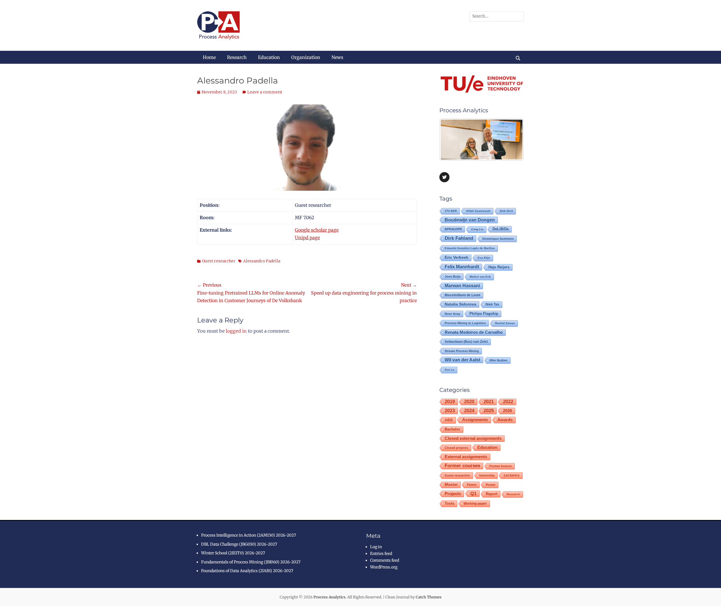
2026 (507, 410)
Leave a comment (264, 92)
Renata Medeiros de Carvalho (474, 332)
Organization (305, 57)
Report (491, 494)
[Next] (512, 139)
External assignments (466, 456)
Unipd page (307, 237)
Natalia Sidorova (460, 304)
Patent (472, 484)
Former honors (500, 466)
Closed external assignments (473, 438)
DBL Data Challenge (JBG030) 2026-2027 (239, 544)
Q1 (473, 493)
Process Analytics (329, 597)
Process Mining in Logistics (465, 323)
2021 (489, 401)
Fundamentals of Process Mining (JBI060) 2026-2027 (251, 562)
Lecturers (512, 475)
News (337, 57)
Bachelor (452, 429)
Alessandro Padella (261, 261)
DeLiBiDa (501, 229)
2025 (489, 410)
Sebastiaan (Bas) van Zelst (466, 342)
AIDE (449, 420)
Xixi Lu (449, 369)
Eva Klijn (484, 257)
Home (209, 57)
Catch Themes (429, 597)
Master (451, 484)
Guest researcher (218, 261)
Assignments (475, 419)
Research (237, 57)
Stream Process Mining (462, 351)
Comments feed (384, 560)
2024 (469, 410)
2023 (450, 410)
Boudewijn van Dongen (470, 219)
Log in (376, 546)
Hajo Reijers (498, 267)
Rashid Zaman (505, 323)
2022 (508, 401)
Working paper (475, 504)
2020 (469, 401)
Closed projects (456, 447)
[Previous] (451, 139)
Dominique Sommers (498, 238)
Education (269, 57)
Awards (505, 419)
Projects (453, 493)
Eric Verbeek (456, 257)
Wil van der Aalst (462, 359)
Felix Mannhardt (462, 266)
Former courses (462, 465)
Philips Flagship (483, 313)
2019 (450, 401)
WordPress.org (383, 567)
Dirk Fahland (459, 238)
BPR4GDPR (453, 229)
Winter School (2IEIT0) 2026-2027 (233, 553)
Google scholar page (317, 230)
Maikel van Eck (480, 276)
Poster (490, 484)
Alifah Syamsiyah (478, 210)
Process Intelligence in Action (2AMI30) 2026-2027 (248, 535)
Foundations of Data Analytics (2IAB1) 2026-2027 (247, 570)
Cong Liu (477, 229)
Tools (449, 504)
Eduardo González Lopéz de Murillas (470, 248)
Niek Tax (492, 304)
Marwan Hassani (462, 285)
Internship (487, 475)
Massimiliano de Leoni (462, 295)
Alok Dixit (506, 210)
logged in (236, 331)
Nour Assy (452, 313)
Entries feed (381, 553)
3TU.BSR (451, 210)
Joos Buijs (452, 276)
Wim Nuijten (498, 360)
